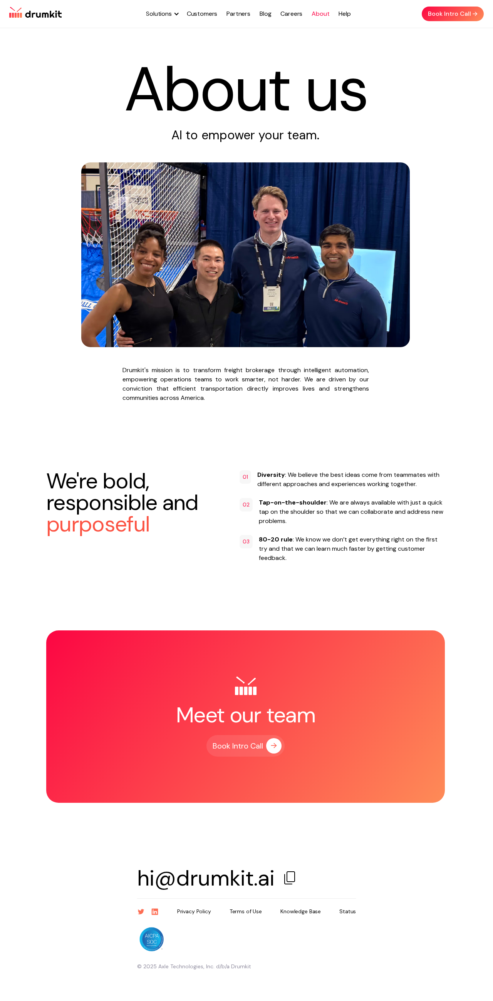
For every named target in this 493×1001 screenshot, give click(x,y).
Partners (238, 14)
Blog (265, 14)
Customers (202, 14)
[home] (35, 14)
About (320, 14)
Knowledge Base (300, 911)
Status (347, 911)
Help (344, 14)
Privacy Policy (194, 911)
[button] (160, 13)
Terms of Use (246, 911)
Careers (291, 14)
